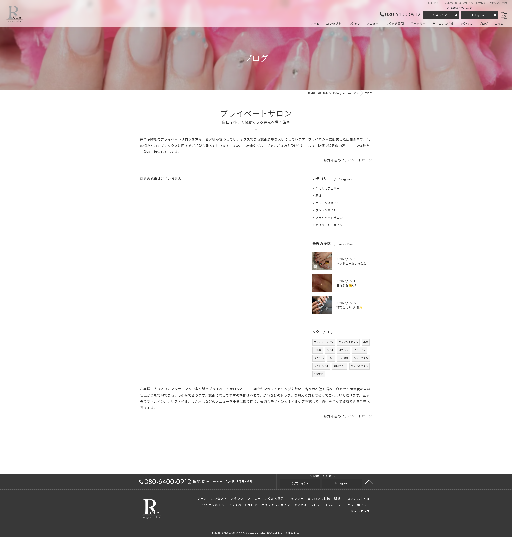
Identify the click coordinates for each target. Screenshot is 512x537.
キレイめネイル (359, 366)
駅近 (318, 196)
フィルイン (360, 350)
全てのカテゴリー (327, 188)
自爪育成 (344, 358)
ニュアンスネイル (327, 203)
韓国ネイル (340, 366)
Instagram (478, 15)
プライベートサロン (329, 218)
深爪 (331, 358)
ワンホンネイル (326, 210)
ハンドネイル (361, 358)
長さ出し (319, 358)
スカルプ (344, 350)
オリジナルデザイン (329, 225)
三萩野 (317, 350)
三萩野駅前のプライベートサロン (346, 160)
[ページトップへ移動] (369, 482)
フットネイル (321, 366)
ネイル (330, 350)
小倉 (365, 342)
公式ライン (440, 15)
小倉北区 (319, 374)
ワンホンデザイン (324, 342)
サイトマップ (360, 511)
